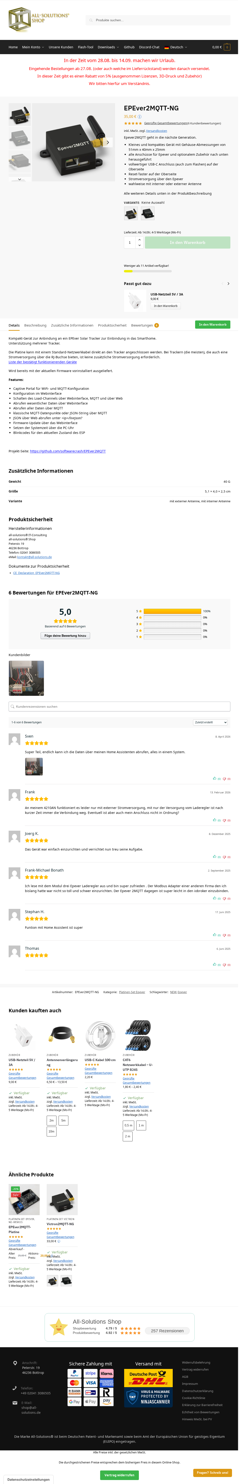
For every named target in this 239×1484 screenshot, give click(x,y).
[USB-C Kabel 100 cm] (100, 1035)
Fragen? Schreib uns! (212, 1472)
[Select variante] (62, 1281)
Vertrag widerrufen (195, 1369)
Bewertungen (144, 325)
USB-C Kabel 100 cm (100, 1060)
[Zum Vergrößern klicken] (73, 142)
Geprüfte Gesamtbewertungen (165, 123)
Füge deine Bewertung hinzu (65, 635)
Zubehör (14, 1055)
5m (63, 1120)
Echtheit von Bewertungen (200, 1412)
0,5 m (128, 1125)
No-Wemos (16, 1222)
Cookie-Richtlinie (193, 1398)
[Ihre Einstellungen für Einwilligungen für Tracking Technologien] (28, 1479)
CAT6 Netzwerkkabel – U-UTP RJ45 (138, 1065)
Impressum (190, 1384)
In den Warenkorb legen (62, 1146)
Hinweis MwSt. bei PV (197, 1419)
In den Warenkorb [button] (24, 1120)
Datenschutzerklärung (197, 1391)
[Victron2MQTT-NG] (62, 1199)
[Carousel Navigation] (224, 283)
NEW (173, 992)
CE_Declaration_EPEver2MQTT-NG (36, 573)
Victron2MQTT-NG (60, 1224)
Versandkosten (156, 131)
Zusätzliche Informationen (72, 325)
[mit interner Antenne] (148, 213)
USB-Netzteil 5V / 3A (167, 294)
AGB (185, 1377)
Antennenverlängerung (62, 1062)
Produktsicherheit (112, 325)
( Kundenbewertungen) (204, 123)
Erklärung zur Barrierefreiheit (202, 1405)
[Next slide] (108, 142)
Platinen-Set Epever (132, 992)
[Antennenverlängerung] (62, 1035)
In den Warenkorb (187, 242)
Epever (182, 992)
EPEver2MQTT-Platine (20, 1229)
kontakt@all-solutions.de (34, 557)
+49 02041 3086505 (36, 1393)
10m (51, 1131)
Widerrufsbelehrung (196, 1362)
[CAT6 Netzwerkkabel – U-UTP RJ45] (138, 1035)
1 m (141, 1125)
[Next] (228, 283)
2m (51, 1120)
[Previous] (222, 283)
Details (14, 325)
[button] (221, 47)
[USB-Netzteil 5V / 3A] (24, 1035)
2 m (127, 1136)
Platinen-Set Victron (60, 1219)
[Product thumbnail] (137, 301)
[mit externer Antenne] (131, 213)
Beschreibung (35, 325)
